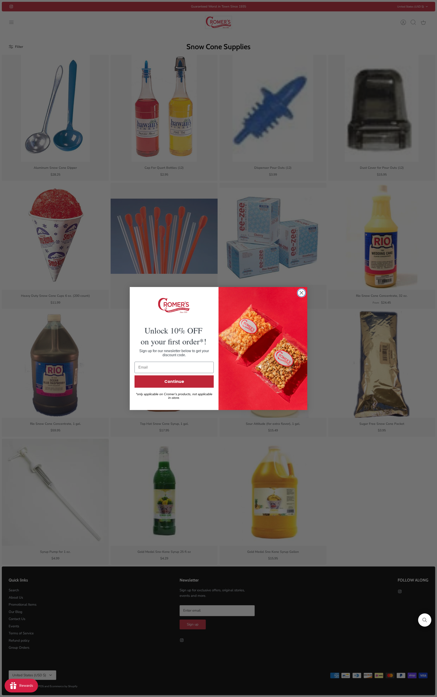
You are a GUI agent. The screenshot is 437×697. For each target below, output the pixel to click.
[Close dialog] (301, 293)
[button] (424, 620)
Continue (174, 381)
